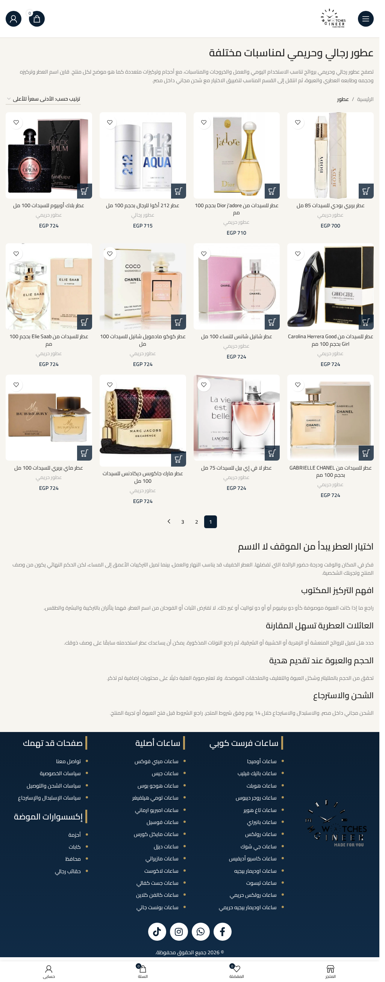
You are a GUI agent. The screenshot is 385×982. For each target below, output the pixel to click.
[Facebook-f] (223, 932)
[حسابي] (13, 18)
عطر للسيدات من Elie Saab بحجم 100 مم (48, 340)
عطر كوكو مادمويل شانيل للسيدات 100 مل (143, 340)
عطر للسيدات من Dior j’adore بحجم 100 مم (237, 209)
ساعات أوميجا (262, 761)
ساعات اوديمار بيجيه (255, 871)
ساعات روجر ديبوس (256, 798)
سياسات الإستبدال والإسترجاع (49, 798)
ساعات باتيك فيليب (257, 773)
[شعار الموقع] (333, 18)
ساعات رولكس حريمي (253, 895)
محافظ (73, 859)
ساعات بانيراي (262, 822)
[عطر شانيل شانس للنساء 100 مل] (237, 286)
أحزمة (74, 835)
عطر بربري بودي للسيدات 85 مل (331, 205)
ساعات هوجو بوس (158, 786)
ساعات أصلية (157, 743)
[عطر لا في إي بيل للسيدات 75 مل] (237, 418)
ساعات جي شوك (259, 846)
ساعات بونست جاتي (157, 907)
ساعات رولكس (261, 834)
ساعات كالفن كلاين (157, 895)
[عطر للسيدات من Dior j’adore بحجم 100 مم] (237, 155)
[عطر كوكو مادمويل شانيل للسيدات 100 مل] (143, 286)
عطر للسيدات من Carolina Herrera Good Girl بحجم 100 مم (330, 340)
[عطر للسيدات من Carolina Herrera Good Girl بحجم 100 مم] (330, 286)
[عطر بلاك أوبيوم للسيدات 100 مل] (49, 155)
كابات (75, 847)
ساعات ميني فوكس (157, 761)
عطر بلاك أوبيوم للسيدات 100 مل (48, 205)
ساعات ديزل (166, 846)
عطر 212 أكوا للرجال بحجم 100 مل (142, 205)
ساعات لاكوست (161, 871)
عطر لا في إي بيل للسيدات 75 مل (236, 468)
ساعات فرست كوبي (244, 743)
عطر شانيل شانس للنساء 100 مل (236, 336)
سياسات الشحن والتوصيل (54, 786)
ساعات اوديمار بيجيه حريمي (248, 907)
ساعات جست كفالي (157, 883)
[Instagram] (179, 932)
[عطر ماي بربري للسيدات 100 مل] (49, 418)
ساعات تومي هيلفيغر (155, 798)
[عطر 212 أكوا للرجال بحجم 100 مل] (143, 155)
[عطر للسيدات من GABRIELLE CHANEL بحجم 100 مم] (330, 418)
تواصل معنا (68, 761)
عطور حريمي (330, 215)
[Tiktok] (157, 932)
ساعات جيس (165, 773)
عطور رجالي (143, 215)
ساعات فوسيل (163, 822)
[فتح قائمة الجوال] (365, 18)
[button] (366, 191)
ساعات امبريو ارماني (157, 810)
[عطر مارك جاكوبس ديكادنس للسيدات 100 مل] (143, 421)
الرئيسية (365, 99)
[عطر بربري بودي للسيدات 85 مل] (330, 155)
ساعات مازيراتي (162, 858)
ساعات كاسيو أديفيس (253, 858)
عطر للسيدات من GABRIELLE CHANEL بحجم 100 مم (331, 471)
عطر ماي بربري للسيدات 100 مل (48, 468)
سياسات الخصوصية (60, 773)
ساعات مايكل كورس (156, 834)
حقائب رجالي (68, 871)
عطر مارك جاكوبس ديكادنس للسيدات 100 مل (143, 477)
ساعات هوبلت (262, 786)
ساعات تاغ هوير (260, 810)
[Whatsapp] (201, 932)
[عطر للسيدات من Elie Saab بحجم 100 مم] (49, 286)
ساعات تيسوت (261, 883)
